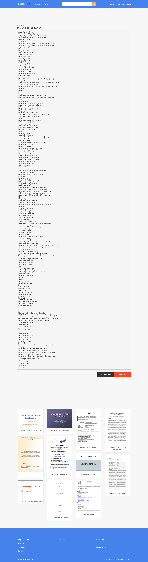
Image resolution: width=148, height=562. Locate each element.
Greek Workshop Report (59, 474)
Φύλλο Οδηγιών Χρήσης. (88, 447)
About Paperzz (22, 547)
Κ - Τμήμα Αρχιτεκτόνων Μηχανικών (117, 448)
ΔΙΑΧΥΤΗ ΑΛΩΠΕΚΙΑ (88, 474)
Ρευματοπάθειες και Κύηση (31, 501)
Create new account (101, 547)
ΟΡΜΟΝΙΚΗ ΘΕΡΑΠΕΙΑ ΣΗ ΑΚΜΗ (59, 431)
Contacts (20, 551)
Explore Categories (23, 544)
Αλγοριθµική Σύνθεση (60, 518)
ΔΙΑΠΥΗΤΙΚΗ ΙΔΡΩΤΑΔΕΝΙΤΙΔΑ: (31, 431)
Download (106, 374)
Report (123, 374)
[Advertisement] (74, 16)
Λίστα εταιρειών (88, 515)
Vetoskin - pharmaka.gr (117, 493)
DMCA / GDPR (119, 559)
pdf (31, 474)
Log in (96, 544)
